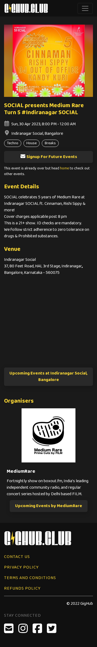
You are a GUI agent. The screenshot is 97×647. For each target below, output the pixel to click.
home (64, 168)
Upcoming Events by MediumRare (48, 506)
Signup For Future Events (51, 157)
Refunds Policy (22, 588)
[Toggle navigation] (85, 8)
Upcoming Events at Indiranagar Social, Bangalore (48, 376)
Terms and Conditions (30, 578)
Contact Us (17, 557)
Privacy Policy (21, 567)
